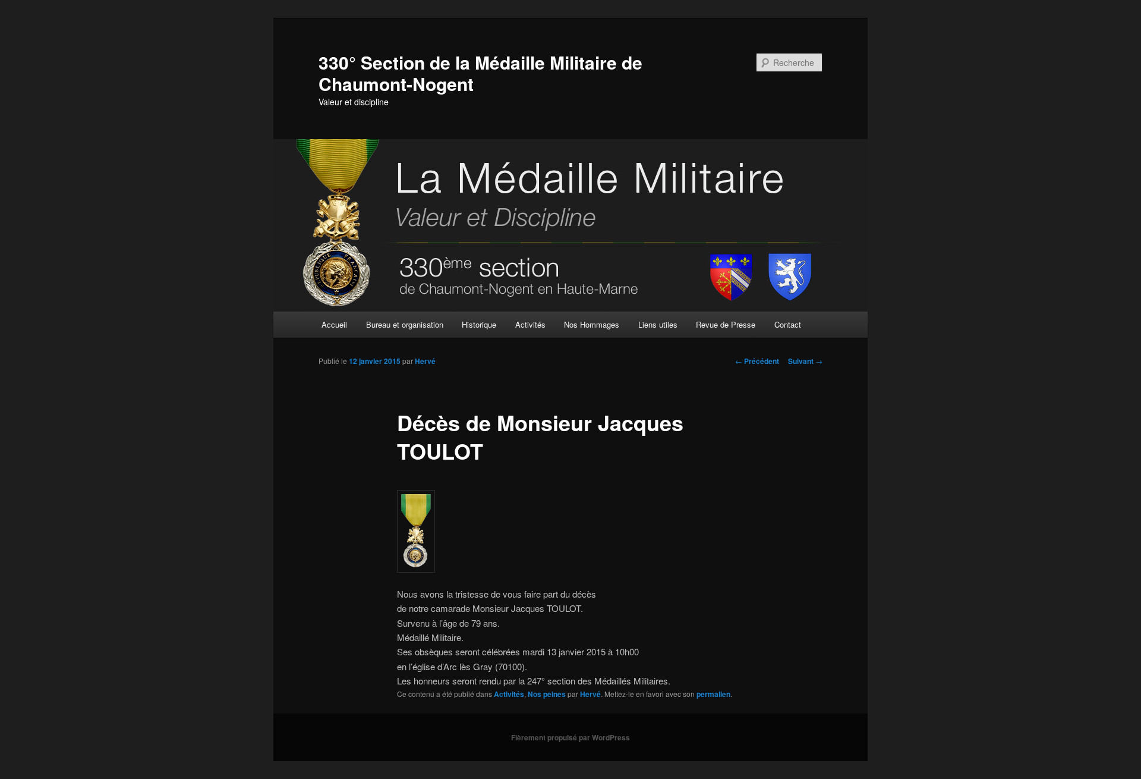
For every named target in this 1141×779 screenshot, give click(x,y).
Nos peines (547, 694)
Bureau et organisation (404, 324)
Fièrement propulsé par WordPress (570, 737)
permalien (713, 694)
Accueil (334, 324)
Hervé (425, 361)
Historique (479, 324)
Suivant (805, 361)
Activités (530, 324)
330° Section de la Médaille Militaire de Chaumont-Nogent (480, 72)
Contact (787, 324)
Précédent (757, 361)
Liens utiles (657, 324)
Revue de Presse (725, 324)
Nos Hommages (591, 324)
